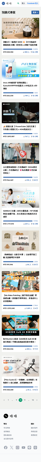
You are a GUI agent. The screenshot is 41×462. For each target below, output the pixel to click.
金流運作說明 (8, 439)
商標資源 (34, 431)
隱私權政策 (8, 435)
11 (24, 400)
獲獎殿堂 (34, 435)
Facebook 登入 (32, 3)
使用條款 (7, 431)
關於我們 (34, 428)
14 (33, 400)
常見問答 (7, 428)
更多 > (35, 12)
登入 (23, 3)
